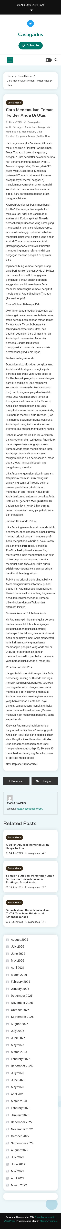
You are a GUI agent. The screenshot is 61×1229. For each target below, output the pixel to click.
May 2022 (17, 1171)
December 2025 (22, 995)
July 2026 (17, 946)
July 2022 (17, 1157)
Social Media (14, 102)
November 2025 (22, 1003)
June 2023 (18, 1080)
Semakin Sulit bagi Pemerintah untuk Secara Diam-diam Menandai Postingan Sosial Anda (30, 879)
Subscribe (33, 45)
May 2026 (17, 960)
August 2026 (19, 939)
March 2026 (19, 974)
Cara (34, 127)
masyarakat (44, 127)
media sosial (13, 131)
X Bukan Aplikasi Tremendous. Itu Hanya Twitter (27, 846)
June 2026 (18, 953)
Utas (47, 136)
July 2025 (17, 1031)
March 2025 (19, 1052)
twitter (40, 136)
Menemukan (28, 131)
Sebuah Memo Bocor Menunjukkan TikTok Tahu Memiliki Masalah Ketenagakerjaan (28, 913)
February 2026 (20, 981)
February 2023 (20, 1108)
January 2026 (20, 988)
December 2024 (22, 1066)
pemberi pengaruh (16, 136)
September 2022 (22, 1143)
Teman (31, 136)
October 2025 (20, 1010)
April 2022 (17, 1178)
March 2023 (19, 1101)
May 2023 (17, 1087)
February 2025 (20, 1059)
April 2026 (17, 967)
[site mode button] (48, 60)
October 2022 (20, 1136)
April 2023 (17, 1094)
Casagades (30, 34)
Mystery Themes (48, 1221)
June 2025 (18, 1038)
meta (39, 131)
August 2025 (19, 1024)
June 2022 (18, 1164)
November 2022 (22, 1129)
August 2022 (19, 1150)
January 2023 (20, 1115)
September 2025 (22, 1017)
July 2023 (17, 1073)
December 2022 (22, 1122)
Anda (28, 127)
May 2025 (17, 1045)
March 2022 (19, 1185)
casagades (34, 122)
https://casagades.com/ (30, 808)
